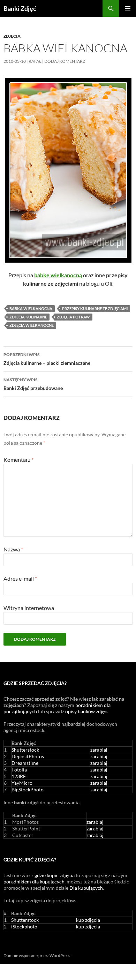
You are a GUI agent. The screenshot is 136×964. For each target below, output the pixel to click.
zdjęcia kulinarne (28, 317)
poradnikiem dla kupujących (34, 881)
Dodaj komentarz (64, 61)
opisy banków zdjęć (86, 711)
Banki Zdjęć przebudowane (33, 384)
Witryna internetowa (28, 607)
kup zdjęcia (88, 920)
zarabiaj (98, 750)
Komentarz (18, 459)
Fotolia (19, 770)
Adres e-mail (20, 578)
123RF (19, 776)
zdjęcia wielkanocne (31, 325)
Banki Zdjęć (19, 8)
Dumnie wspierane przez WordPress (36, 955)
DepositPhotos (28, 756)
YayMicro (22, 783)
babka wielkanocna (30, 308)
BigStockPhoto (28, 789)
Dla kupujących (86, 888)
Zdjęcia (12, 36)
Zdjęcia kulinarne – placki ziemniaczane (46, 359)
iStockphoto (24, 926)
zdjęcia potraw (73, 317)
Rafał (35, 61)
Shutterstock (25, 750)
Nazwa (13, 549)
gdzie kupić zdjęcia (55, 875)
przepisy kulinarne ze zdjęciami (95, 308)
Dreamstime (25, 763)
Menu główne (127, 8)
